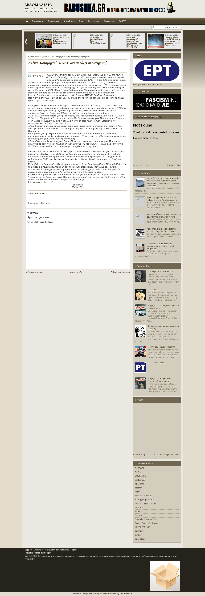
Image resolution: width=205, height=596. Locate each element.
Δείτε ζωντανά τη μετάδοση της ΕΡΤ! (148, 85)
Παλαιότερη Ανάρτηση (120, 272)
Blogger (47, 553)
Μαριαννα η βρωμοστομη (145, 503)
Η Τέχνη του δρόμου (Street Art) (161, 347)
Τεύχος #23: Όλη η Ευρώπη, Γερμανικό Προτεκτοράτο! (160, 379)
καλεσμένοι (139, 531)
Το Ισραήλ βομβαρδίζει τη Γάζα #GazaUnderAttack (98, 40)
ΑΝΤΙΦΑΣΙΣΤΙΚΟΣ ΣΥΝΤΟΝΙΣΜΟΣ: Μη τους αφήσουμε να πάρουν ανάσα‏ (163, 230)
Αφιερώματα (109, 21)
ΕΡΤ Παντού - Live (156, 363)
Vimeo (175, 455)
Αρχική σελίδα (76, 272)
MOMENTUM (140, 476)
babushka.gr (163, 455)
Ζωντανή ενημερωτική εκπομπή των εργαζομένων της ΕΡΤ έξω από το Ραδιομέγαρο (134, 42)
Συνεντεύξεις (94, 21)
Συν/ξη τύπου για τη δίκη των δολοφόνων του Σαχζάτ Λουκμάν (61, 40)
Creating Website (41, 550)
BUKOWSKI (140, 468)
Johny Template (57, 550)
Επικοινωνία (53, 21)
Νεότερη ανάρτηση (34, 272)
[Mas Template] (165, 590)
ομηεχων (138, 535)
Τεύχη (81, 21)
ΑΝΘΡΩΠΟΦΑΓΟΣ (143, 496)
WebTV (122, 21)
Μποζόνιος (139, 511)
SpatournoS (140, 480)
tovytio (137, 492)
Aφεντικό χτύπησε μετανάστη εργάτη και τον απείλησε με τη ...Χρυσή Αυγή (164, 215)
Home (30, 57)
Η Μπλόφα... (153, 290)
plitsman (138, 488)
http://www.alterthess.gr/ (40, 182)
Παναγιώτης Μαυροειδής (145, 519)
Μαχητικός (139, 507)
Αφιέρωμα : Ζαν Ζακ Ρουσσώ (160, 271)
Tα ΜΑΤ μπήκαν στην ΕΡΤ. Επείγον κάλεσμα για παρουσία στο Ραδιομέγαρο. (172, 41)
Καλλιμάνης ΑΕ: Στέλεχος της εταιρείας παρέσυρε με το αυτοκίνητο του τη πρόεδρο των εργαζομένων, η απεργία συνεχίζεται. (163, 182)
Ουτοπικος (139, 515)
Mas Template (71, 550)
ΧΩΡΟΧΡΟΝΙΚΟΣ (142, 527)
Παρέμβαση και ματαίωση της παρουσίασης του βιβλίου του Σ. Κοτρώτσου (161, 246)
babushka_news (41, 57)
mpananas (139, 484)
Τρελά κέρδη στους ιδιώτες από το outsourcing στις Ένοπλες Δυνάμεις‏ (162, 198)
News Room (69, 21)
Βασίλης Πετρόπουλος (144, 500)
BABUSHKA (30, 559)
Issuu (146, 165)
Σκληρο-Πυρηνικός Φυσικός (147, 523)
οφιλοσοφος (140, 539)
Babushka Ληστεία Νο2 (143, 455)
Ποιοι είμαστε (38, 21)
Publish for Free (174, 165)
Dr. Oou (138, 472)
